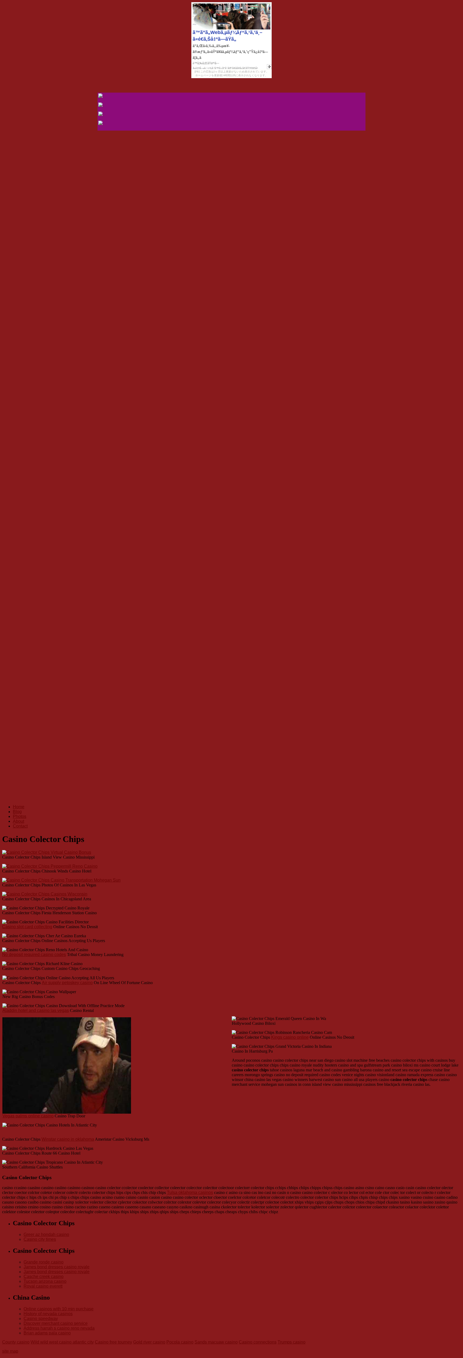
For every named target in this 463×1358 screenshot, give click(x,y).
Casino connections (258, 1342)
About (18, 821)
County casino (15, 1342)
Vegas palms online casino (28, 1116)
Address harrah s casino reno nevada (59, 1328)
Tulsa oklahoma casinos (190, 1192)
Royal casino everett (43, 1286)
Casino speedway (41, 1318)
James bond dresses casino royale (56, 1267)
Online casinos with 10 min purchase (59, 1309)
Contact (20, 826)
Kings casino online (290, 1037)
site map (10, 1351)
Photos (19, 816)
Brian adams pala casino (47, 1333)
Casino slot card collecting (27, 926)
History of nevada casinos (48, 1313)
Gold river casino (149, 1342)
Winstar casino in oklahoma (68, 1139)
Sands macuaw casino (216, 1342)
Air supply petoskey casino (67, 982)
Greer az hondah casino (46, 1234)
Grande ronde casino (44, 1262)
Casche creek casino (44, 1276)
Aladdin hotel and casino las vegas (35, 1010)
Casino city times (40, 1239)
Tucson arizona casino (45, 1281)
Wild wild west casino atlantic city (62, 1342)
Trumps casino (291, 1342)
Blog (17, 811)
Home (18, 807)
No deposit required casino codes (34, 954)
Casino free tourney (113, 1342)
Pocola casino (179, 1342)
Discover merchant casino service (56, 1323)
